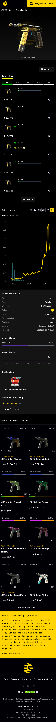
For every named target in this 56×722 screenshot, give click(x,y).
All (52, 210)
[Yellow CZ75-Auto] (52, 310)
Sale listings (7, 76)
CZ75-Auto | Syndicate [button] (14, 10)
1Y (48, 210)
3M (39, 210)
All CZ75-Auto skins (26, 607)
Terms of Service (20, 679)
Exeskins (14, 215)
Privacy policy (43, 679)
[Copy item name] (29, 10)
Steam (5, 215)
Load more (28, 199)
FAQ (6, 679)
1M (35, 210)
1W (31, 210)
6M (43, 210)
